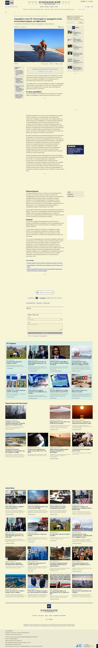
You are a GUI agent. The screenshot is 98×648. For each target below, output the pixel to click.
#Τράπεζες (25, 9)
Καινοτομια (16, 27)
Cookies (50, 615)
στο (42, 298)
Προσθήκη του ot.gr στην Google (45, 71)
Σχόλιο (29, 322)
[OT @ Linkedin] (92, 1)
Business (47, 6)
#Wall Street (46, 9)
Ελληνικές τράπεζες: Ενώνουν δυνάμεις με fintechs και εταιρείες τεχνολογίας (44, 263)
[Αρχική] (9, 3)
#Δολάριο (52, 9)
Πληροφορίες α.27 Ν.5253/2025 (59, 615)
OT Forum (83, 1)
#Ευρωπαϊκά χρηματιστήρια (69, 9)
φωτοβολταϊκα (46, 303)
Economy (52, 6)
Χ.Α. (6, 12)
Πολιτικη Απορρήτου (43, 335)
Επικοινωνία (34, 615)
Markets (42, 6)
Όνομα (29, 317)
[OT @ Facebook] (86, 1)
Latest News (10, 488)
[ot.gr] (49, 4)
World (56, 6)
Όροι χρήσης (41, 615)
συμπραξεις (39, 303)
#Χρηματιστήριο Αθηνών (39, 9)
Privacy (46, 615)
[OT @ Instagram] (90, 1)
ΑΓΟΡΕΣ (69, 192)
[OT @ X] (88, 1)
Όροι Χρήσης (36, 335)
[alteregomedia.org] (79, 646)
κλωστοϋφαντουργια (30, 303)
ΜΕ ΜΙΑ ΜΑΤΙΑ (70, 194)
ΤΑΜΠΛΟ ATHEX (71, 196)
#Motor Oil (31, 9)
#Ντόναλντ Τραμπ (58, 9)
